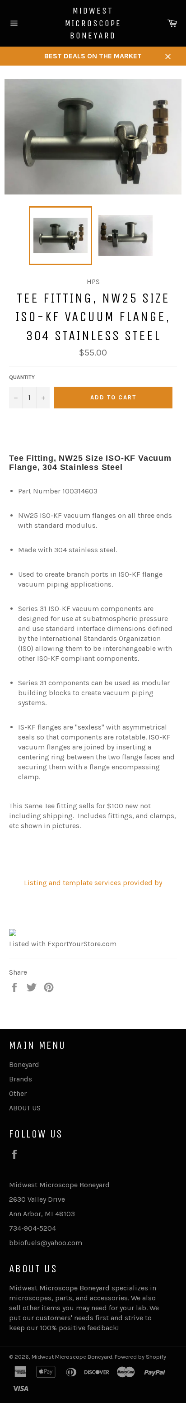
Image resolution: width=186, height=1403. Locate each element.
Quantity (22, 377)
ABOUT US (25, 1108)
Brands (20, 1079)
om (76, 1242)
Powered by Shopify (140, 1356)
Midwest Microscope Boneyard (93, 23)
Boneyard (24, 1064)
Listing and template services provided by (93, 882)
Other (18, 1093)
